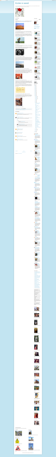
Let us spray (36, 116)
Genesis (30, 21)
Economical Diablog (36, 230)
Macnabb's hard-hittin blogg (37, 287)
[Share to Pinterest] (25, 108)
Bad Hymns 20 (36, 110)
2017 (35, 92)
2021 (35, 89)
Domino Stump (36, 134)
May (35, 101)
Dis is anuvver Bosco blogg (37, 284)
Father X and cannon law (37, 247)
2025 (35, 86)
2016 (35, 93)
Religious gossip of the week (37, 115)
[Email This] (22, 108)
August (36, 99)
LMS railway (36, 222)
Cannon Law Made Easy (37, 217)
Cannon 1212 (36, 278)
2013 (35, 95)
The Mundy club (36, 139)
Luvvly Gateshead (36, 237)
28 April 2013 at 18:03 (23, 121)
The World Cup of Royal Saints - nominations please (38, 71)
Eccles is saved (22, 3)
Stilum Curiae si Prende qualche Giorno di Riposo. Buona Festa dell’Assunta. (37, 202)
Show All (40, 269)
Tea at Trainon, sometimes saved (37, 282)
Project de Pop (36, 206)
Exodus (35, 104)
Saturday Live (36, 107)
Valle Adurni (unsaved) (37, 279)
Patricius (18, 132)
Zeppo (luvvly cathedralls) (37, 283)
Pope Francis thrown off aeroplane (38, 76)
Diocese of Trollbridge (37, 281)
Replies (18, 120)
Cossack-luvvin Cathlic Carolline (37, 275)
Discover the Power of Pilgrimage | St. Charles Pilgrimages (39, 254)
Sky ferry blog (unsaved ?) (37, 286)
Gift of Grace (36, 192)
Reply (17, 130)
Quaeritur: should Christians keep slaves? (38, 56)
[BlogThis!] (23, 108)
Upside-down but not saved (37, 277)
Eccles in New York (36, 120)
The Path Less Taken (37, 211)
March (35, 128)
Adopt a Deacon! (36, 105)
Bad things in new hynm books (37, 276)
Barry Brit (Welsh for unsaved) (37, 280)
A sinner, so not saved (36, 285)
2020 (35, 90)
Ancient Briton (36, 196)
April (35, 102)
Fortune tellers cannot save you (38, 122)
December (36, 96)
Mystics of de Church (37, 263)
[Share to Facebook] (24, 108)
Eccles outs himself (36, 126)
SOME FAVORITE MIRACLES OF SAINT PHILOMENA (39, 213)
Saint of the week (36, 125)
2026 (35, 85)
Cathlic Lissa (36, 273)
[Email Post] (21, 108)
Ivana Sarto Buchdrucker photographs (39, 264)
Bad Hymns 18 (36, 123)
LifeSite (35, 182)
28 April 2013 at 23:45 (21, 132)
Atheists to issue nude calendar (38, 111)
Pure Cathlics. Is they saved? (37, 271)
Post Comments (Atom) (20, 153)
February (36, 129)
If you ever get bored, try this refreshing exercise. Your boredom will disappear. (37, 135)
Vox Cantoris (36, 174)
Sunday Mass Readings (37, 188)
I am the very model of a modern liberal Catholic (37, 121)
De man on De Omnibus (37, 144)
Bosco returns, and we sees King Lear (39, 61)
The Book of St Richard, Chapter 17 (37, 109)
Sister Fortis (36, 274)
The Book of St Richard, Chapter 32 (38, 37)
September (36, 98)
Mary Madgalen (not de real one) (37, 272)
